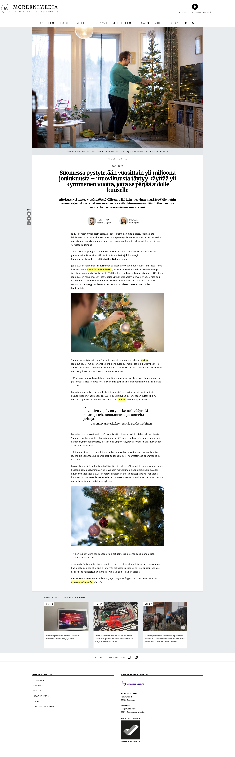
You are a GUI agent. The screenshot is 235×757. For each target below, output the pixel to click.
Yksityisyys (39, 701)
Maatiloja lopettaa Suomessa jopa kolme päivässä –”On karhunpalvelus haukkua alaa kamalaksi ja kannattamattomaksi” (165, 638)
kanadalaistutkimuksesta (99, 269)
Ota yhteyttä (41, 696)
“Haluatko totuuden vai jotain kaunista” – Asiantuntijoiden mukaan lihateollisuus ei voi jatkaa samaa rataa (114, 638)
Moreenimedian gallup (82, 581)
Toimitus (38, 680)
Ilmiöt (49, 604)
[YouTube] (129, 657)
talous (111, 158)
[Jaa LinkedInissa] (29, 223)
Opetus (37, 690)
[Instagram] (136, 657)
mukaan (122, 399)
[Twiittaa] (29, 218)
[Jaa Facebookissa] (29, 214)
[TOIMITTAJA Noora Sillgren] (102, 227)
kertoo (144, 360)
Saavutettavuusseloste (47, 706)
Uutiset (124, 158)
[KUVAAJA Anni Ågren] (133, 227)
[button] (193, 23)
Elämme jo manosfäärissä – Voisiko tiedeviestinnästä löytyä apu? (62, 637)
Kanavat (38, 685)
